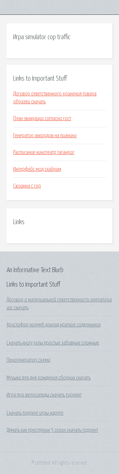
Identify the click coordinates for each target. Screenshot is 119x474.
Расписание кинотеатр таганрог (43, 152)
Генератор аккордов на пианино (45, 135)
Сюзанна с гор (27, 186)
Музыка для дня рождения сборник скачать (49, 378)
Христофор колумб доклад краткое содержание (54, 325)
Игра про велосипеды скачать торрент (44, 395)
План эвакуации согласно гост (42, 118)
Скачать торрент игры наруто (35, 413)
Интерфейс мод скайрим (37, 169)
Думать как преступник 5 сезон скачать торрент (52, 430)
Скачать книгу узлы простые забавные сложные (53, 343)
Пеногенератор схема (28, 360)
